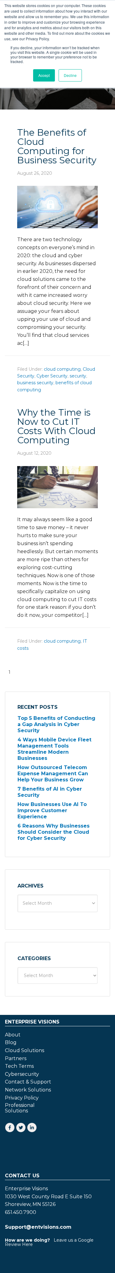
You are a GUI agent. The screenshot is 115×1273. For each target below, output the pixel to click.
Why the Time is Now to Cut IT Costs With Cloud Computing (56, 426)
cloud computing (62, 369)
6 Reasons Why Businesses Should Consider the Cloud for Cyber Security (53, 832)
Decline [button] (70, 75)
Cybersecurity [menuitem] (22, 1074)
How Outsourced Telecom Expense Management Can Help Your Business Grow (52, 773)
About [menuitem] (13, 1035)
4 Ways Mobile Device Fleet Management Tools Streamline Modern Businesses (54, 749)
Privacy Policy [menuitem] (22, 1098)
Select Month (37, 903)
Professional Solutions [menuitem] (20, 1108)
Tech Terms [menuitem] (19, 1066)
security (78, 376)
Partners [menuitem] (15, 1058)
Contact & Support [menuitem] (28, 1082)
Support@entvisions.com (38, 1227)
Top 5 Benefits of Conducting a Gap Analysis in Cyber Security (56, 724)
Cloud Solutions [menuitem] (24, 1050)
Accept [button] (44, 75)
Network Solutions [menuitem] (28, 1090)
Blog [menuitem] (11, 1042)
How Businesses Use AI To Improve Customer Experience (52, 810)
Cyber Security (51, 376)
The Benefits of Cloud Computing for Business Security (56, 146)
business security (35, 382)
